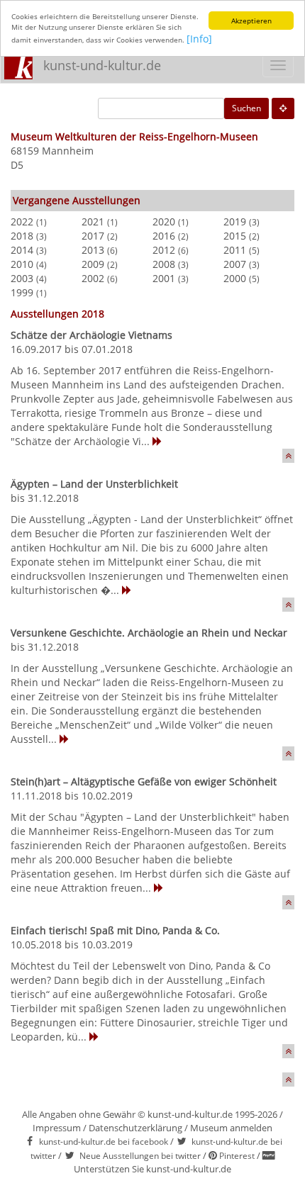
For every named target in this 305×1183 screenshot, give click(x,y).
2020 (163, 221)
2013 (93, 250)
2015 (234, 235)
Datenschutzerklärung (135, 1127)
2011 (234, 250)
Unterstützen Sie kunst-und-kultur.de (152, 1168)
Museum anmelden (231, 1127)
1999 (22, 292)
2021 (93, 221)
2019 (234, 221)
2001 (163, 278)
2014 (22, 250)
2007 (234, 264)
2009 (93, 264)
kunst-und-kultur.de (102, 65)
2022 (22, 221)
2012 (163, 250)
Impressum (57, 1127)
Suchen (246, 108)
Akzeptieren (251, 21)
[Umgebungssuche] (283, 108)
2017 (93, 235)
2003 (22, 278)
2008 (163, 264)
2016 (163, 235)
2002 (93, 278)
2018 (22, 235)
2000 (234, 278)
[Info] (199, 38)
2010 (22, 264)
